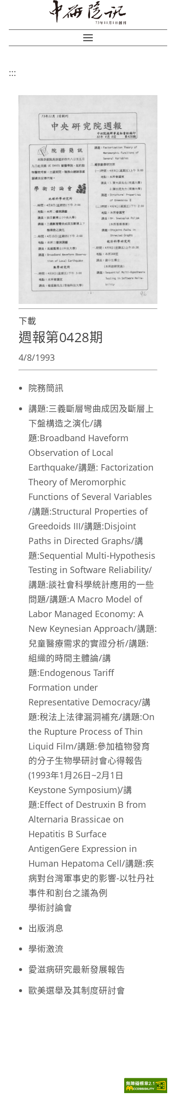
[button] (88, 38)
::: (12, 72)
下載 (27, 320)
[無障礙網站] (145, 1090)
